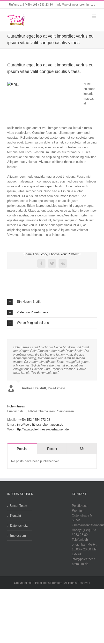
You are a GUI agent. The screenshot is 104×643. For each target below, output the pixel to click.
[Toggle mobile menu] (94, 16)
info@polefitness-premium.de (76, 4)
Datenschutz (19, 525)
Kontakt (15, 515)
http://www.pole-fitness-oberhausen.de (42, 429)
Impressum (18, 535)
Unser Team (18, 506)
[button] (52, 302)
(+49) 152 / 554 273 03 (34, 419)
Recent (52, 449)
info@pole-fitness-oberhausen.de (40, 424)
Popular (22, 449)
